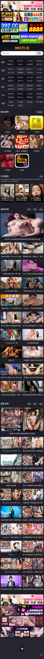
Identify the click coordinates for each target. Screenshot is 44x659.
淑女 (35, 404)
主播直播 (30, 73)
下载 (40, 176)
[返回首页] (41, 655)
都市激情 (11, 94)
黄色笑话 (30, 97)
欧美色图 (30, 85)
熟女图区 (30, 89)
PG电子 (10, 61)
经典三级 (20, 81)
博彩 (3, 62)
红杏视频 (11, 105)
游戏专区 (39, 61)
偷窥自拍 (11, 85)
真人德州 (20, 61)
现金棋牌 (30, 64)
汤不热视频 (39, 102)
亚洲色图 (20, 85)
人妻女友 (30, 94)
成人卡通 (30, 77)
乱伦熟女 (30, 81)
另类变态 (39, 81)
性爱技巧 (39, 97)
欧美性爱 (39, 77)
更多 (40, 209)
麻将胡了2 (11, 64)
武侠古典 (39, 94)
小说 (3, 95)
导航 (3, 103)
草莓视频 (30, 102)
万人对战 (30, 61)
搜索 (39, 53)
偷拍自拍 (20, 77)
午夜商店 (20, 102)
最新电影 (5, 403)
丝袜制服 (20, 73)
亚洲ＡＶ (11, 69)
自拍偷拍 (20, 69)
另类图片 (39, 89)
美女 (29, 209)
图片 (3, 87)
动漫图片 (39, 85)
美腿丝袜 (11, 89)
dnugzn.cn (22, 48)
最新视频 (5, 209)
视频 (3, 70)
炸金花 (20, 64)
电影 (3, 79)
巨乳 (35, 209)
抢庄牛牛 (39, 64)
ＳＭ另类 (39, 73)
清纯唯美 (20, 89)
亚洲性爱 (11, 77)
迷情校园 (11, 97)
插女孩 (11, 102)
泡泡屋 (20, 105)
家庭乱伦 (20, 94)
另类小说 (20, 97)
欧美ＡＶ (30, 69)
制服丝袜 (11, 81)
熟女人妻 (11, 73)
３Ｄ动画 (39, 69)
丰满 (29, 404)
